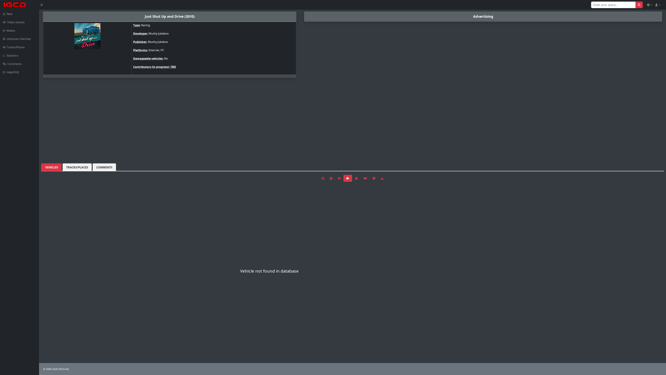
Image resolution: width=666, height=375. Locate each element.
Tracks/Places (16, 47)
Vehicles (51, 167)
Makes (11, 30)
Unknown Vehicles (19, 39)
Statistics (12, 55)
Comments (14, 64)
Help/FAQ (13, 72)
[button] (650, 4)
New (9, 14)
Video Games (16, 22)
